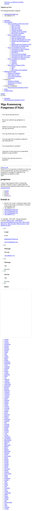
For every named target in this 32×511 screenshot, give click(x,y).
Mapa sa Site (10, 220)
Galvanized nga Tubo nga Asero (20, 57)
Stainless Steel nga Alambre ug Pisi (21, 44)
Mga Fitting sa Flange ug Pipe (16, 65)
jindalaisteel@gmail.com (11, 209)
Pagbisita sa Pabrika (13, 81)
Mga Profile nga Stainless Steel (20, 46)
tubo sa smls (25, 222)
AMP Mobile (18, 220)
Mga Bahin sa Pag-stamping (19, 70)
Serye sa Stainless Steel (14, 35)
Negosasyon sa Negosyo (15, 82)
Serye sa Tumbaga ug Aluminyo (17, 59)
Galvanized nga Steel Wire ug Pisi (20, 55)
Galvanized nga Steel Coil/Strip (20, 49)
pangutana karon (5, 188)
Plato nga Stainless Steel (18, 38)
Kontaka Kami (8, 90)
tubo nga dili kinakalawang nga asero (11, 222)
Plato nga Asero (15, 27)
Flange (13, 67)
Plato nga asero (21, 223)
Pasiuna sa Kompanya (14, 73)
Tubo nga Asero (15, 28)
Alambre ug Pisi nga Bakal (18, 31)
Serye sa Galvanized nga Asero (16, 47)
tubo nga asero (12, 223)
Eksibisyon (11, 84)
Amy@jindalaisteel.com (11, 211)
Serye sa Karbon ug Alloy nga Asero (18, 23)
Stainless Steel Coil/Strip (18, 36)
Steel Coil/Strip (15, 25)
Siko (12, 68)
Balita (6, 89)
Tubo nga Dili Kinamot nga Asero (20, 39)
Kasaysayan (11, 78)
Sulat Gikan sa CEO (13, 74)
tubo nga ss (4, 223)
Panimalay (7, 20)
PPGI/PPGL (14, 52)
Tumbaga (14, 60)
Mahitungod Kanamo (10, 71)
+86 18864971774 (9, 255)
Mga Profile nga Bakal (17, 33)
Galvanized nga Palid (17, 51)
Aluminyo (14, 63)
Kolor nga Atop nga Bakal (18, 54)
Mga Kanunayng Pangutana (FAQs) (18, 87)
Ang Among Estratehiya (14, 76)
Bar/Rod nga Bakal (16, 30)
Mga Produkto (8, 22)
